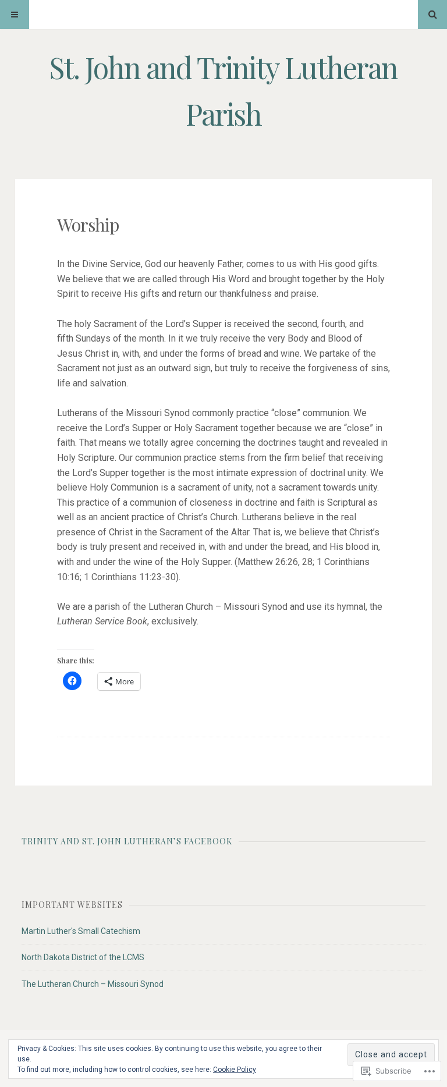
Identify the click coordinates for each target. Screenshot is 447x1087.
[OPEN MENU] (14, 14)
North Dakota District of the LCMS (83, 957)
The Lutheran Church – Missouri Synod (93, 984)
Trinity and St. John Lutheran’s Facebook (127, 841)
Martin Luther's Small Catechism (81, 931)
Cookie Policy (234, 1069)
